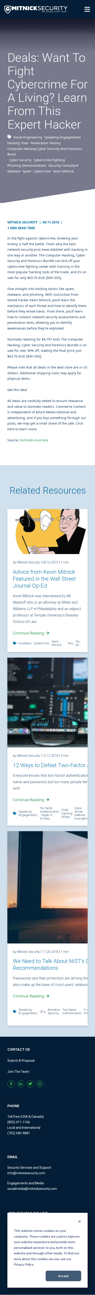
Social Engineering (27, 137)
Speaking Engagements (62, 137)
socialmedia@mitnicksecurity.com (32, 1189)
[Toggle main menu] (88, 9)
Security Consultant (63, 165)
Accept (63, 1276)
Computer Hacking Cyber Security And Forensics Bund (44, 151)
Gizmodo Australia (34, 440)
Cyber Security (20, 160)
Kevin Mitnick (63, 171)
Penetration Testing (45, 143)
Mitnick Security (24, 222)
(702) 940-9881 (18, 1133)
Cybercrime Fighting (49, 160)
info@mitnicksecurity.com (26, 1173)
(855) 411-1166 (18, 1122)
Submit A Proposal (21, 1060)
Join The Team (18, 1071)
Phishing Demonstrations (27, 165)
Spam (27, 171)
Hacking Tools (18, 143)
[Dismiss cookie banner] (79, 1222)
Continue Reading (28, 633)
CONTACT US (18, 1049)
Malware (14, 171)
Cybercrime (42, 171)
